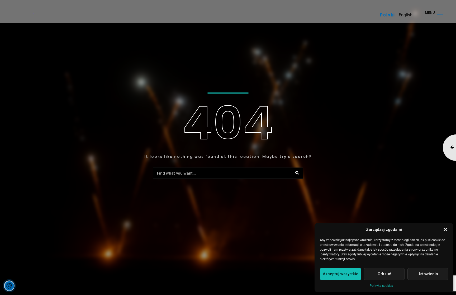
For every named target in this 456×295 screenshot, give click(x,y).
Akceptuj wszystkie (340, 273)
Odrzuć (384, 273)
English (405, 14)
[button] (445, 229)
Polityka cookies (381, 286)
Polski (387, 14)
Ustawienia (427, 273)
